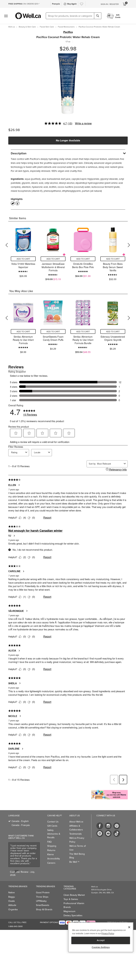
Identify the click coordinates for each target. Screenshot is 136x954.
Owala (11, 901)
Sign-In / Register (110, 4)
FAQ (49, 841)
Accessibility (53, 858)
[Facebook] (99, 825)
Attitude (12, 905)
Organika (13, 909)
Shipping (51, 846)
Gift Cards (52, 825)
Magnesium (69, 911)
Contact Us (53, 821)
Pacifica (68, 32)
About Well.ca (76, 821)
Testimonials (75, 833)
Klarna (50, 854)
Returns (51, 850)
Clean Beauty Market (74, 895)
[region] (100, 937)
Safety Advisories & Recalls (53, 833)
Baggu (11, 896)
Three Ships (42, 896)
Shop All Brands (44, 909)
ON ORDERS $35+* (24, 3)
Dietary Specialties (73, 915)
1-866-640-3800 (15, 926)
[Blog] (99, 833)
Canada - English (20, 821)
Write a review (83, 123)
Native (11, 892)
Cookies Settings (101, 947)
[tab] (68, 153)
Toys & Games (71, 899)
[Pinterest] (116, 825)
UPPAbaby (41, 901)
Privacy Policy (107, 933)
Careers (51, 863)
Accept (100, 940)
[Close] (129, 927)
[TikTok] (116, 833)
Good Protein (43, 892)
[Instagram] (108, 825)
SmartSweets (42, 905)
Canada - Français (21, 825)
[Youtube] (108, 833)
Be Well (74, 862)
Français (56, 3)
